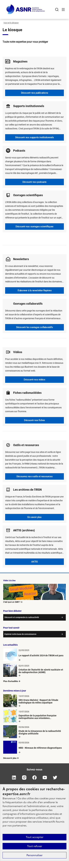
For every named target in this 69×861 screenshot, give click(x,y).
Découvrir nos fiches (34, 420)
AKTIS (34, 561)
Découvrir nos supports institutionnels (34, 137)
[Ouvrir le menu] (63, 9)
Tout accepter (34, 837)
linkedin (14, 777)
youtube (45, 777)
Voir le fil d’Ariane (11, 23)
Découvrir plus (10, 758)
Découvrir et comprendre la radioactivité (21, 617)
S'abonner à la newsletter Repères (34, 290)
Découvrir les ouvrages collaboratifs (34, 327)
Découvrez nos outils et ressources (34, 476)
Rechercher (57, 9)
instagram (24, 777)
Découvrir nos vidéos (34, 379)
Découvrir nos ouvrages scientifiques (34, 226)
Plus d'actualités (10, 681)
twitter (55, 777)
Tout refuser (34, 846)
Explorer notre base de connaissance (20, 634)
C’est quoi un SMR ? (11, 602)
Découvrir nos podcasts (34, 181)
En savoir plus (34, 517)
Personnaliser (34, 855)
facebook (34, 777)
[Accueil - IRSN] (26, 9)
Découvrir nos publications (34, 92)
